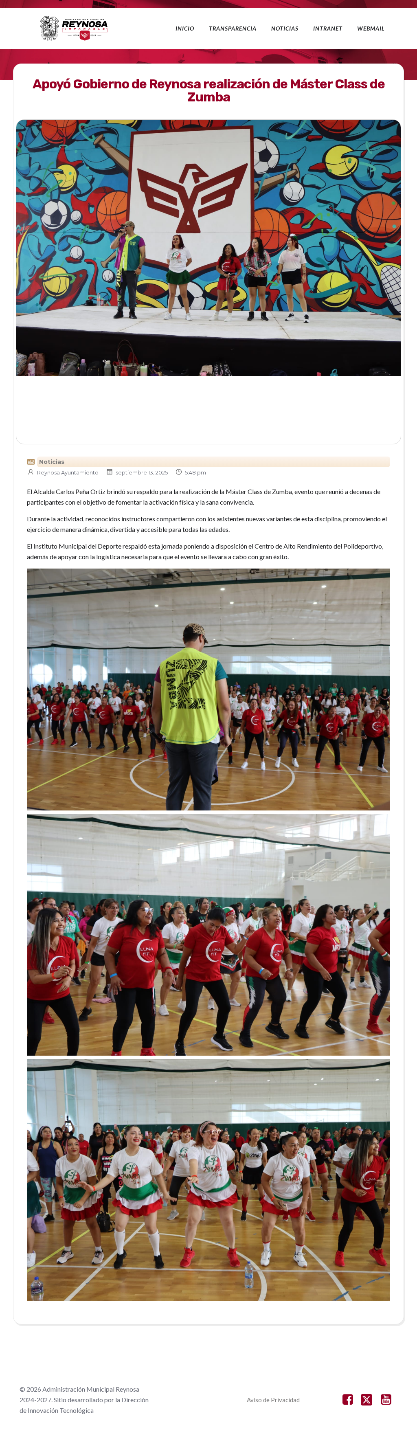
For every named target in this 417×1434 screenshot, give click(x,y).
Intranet (327, 28)
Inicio (185, 28)
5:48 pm (195, 472)
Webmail (371, 28)
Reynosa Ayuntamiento (68, 472)
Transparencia (233, 28)
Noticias (284, 28)
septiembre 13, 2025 (142, 472)
